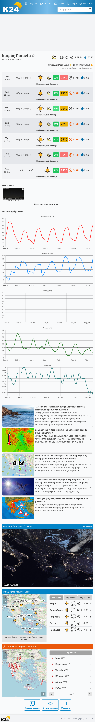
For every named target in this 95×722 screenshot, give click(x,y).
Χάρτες (60, 3)
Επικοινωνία (66, 718)
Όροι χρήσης (78, 718)
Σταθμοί (73, 3)
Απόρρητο (90, 718)
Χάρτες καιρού (32, 708)
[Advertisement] (47, 32)
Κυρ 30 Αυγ (85, 597)
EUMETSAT (87, 526)
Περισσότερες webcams (46, 204)
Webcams (87, 3)
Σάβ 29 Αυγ (70, 597)
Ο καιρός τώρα (50, 708)
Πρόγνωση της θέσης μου (39, 3)
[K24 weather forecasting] (12, 7)
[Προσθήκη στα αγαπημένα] (33, 55)
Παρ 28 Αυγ (56, 597)
